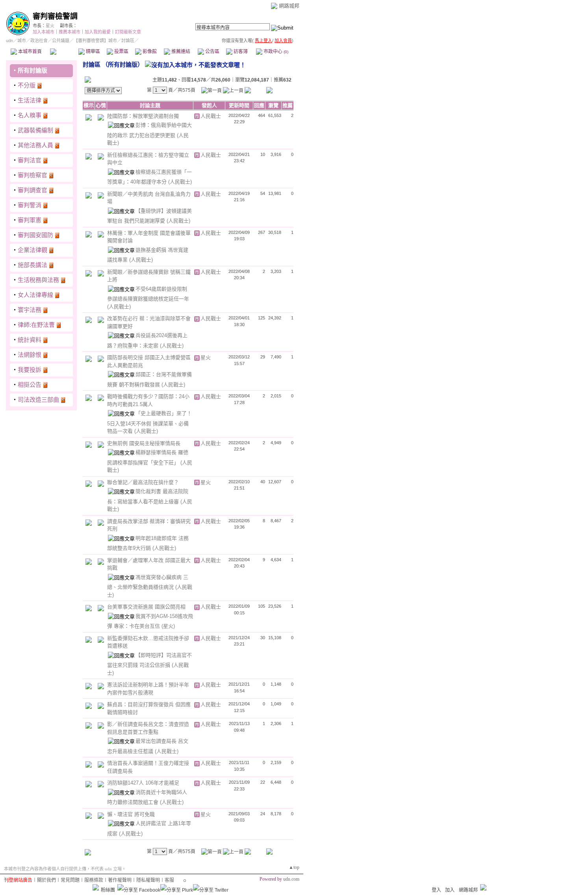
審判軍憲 (29, 220)
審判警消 (29, 205)
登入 (436, 890)
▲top (294, 867)
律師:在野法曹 (36, 324)
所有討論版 (32, 70)
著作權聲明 (120, 880)
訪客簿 (240, 51)
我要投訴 (29, 369)
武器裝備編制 (35, 130)
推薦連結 (180, 51)
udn (9, 40)
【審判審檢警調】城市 (95, 40)
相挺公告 (29, 384)
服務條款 (93, 880)
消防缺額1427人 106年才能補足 (143, 783)
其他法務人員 (35, 145)
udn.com (291, 879)
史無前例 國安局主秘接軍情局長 (143, 443)
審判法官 (29, 160)
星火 (50, 25)
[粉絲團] (96, 887)
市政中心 (275, 51)
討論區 (64, 51)
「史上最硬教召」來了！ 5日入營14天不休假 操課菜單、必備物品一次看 (149, 422)
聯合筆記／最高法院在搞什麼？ (143, 482)
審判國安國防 (35, 235)
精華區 (92, 51)
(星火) (168, 626)
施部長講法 (32, 265)
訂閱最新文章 (128, 32)
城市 (21, 40)
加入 (450, 890)
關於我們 (46, 880)
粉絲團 (108, 890)
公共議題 (60, 40)
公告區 (211, 51)
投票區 (120, 51)
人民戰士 (210, 116)
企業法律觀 (32, 250)
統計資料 (29, 339)
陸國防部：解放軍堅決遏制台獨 (143, 116)
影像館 (149, 51)
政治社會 (39, 40)
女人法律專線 (35, 294)
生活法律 (29, 100)
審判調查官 (32, 190)
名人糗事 (29, 115)
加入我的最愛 (98, 32)
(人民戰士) (180, 182)
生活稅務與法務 (38, 279)
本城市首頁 (29, 51)
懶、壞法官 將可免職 (131, 814)
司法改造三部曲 (38, 399)
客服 (169, 880)
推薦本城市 (69, 32)
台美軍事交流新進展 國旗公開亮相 (146, 607)
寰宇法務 (29, 309)
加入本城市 (43, 32)
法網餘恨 (29, 354)
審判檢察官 (32, 175)
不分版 (26, 85)
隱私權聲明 (148, 880)
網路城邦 (289, 6)
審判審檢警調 (55, 16)
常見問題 (70, 880)
